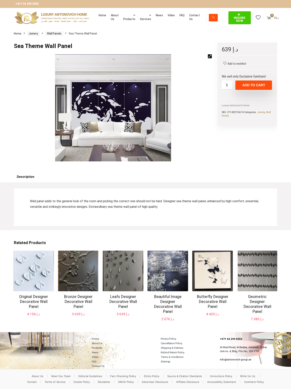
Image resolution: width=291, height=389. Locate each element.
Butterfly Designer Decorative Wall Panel (212, 301)
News (159, 15)
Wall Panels (54, 33)
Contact (32, 381)
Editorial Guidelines (90, 376)
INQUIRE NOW (239, 19)
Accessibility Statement (221, 381)
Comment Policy (254, 381)
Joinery (33, 33)
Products (129, 19)
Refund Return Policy (172, 352)
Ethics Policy (151, 376)
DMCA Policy (126, 381)
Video (171, 15)
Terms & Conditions (172, 356)
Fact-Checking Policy (123, 376)
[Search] (213, 17)
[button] (210, 56)
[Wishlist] (258, 17)
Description (25, 177)
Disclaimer (104, 381)
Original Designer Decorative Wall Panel (33, 301)
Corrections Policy (221, 376)
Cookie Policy (81, 381)
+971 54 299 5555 (27, 4)
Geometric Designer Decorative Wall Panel (257, 304)
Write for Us (247, 376)
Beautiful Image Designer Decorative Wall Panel (168, 304)
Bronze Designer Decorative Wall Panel (78, 301)
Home (102, 15)
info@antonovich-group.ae (235, 359)
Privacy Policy (168, 338)
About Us (115, 17)
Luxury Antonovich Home (235, 105)
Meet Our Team (60, 376)
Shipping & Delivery (172, 347)
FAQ (182, 15)
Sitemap (165, 361)
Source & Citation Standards (184, 376)
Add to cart (253, 85)
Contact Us (194, 17)
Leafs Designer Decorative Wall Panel (123, 301)
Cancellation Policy (171, 343)
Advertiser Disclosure (155, 381)
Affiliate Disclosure (187, 381)
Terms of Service (55, 381)
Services (145, 19)
